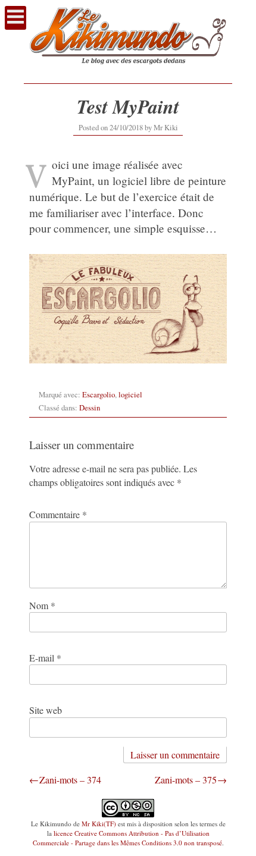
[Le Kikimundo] (128, 70)
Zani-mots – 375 (186, 779)
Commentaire (58, 514)
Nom (42, 605)
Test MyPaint (128, 106)
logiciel (130, 394)
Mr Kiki (166, 127)
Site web (45, 710)
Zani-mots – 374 (70, 779)
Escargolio (98, 394)
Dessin (89, 407)
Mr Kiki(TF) (99, 823)
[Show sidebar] (15, 18)
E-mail (45, 657)
